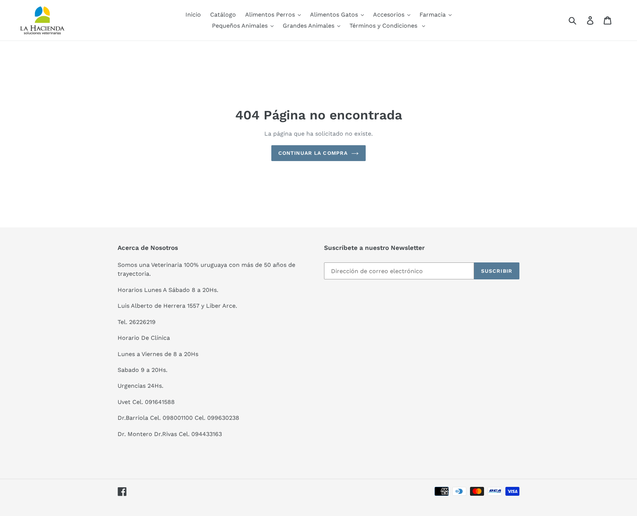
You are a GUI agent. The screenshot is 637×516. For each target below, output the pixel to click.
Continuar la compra (313, 153)
